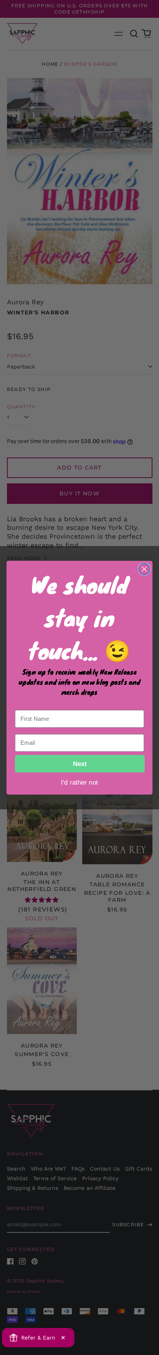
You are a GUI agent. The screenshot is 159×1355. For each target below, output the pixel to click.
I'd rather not (79, 782)
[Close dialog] (144, 568)
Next (80, 763)
